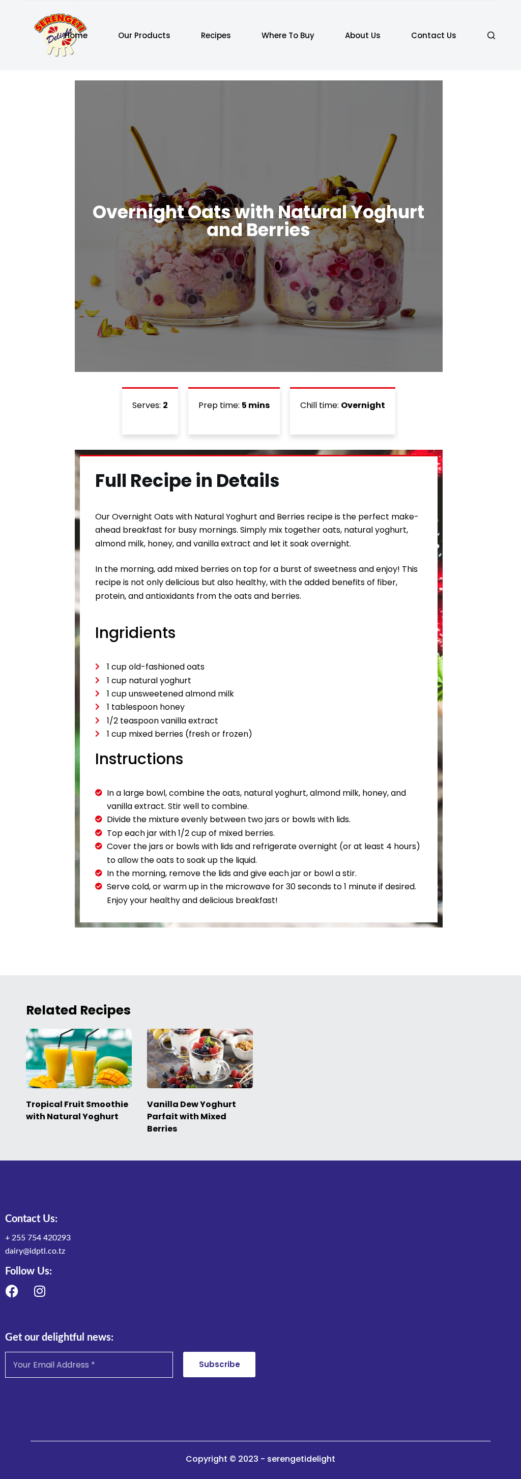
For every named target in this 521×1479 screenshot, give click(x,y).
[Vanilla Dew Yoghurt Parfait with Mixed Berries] (200, 1058)
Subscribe (219, 1364)
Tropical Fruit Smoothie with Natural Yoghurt (77, 1110)
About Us (363, 35)
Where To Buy (288, 35)
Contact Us (433, 35)
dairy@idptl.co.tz (35, 1251)
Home (76, 35)
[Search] (491, 35)
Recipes (216, 35)
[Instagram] (39, 1290)
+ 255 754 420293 (38, 1238)
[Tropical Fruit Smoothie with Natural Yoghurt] (79, 1058)
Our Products (144, 35)
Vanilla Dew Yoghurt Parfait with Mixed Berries (191, 1116)
